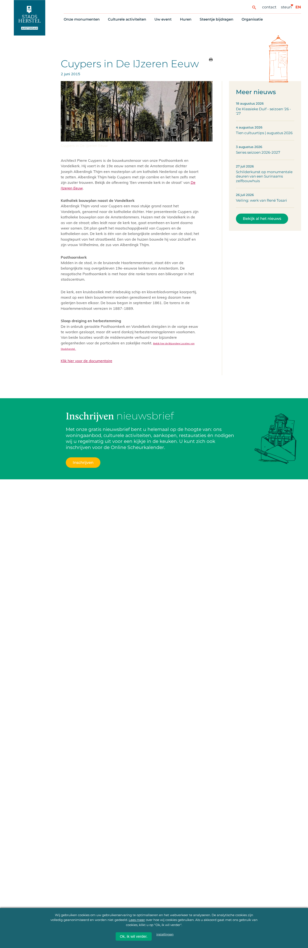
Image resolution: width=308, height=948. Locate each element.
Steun (286, 7)
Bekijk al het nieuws (262, 218)
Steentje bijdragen (216, 19)
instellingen (164, 934)
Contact (269, 7)
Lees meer (137, 920)
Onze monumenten (82, 19)
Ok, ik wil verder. (134, 936)
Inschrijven (83, 462)
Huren (186, 19)
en (298, 7)
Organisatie (252, 19)
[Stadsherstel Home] (29, 17)
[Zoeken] (254, 7)
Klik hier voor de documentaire (86, 360)
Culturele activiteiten (127, 19)
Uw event (163, 19)
